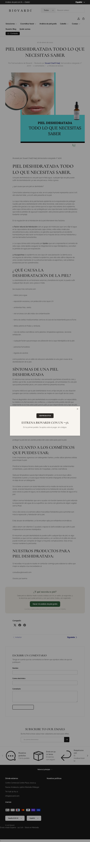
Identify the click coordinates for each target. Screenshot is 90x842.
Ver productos (45, 416)
